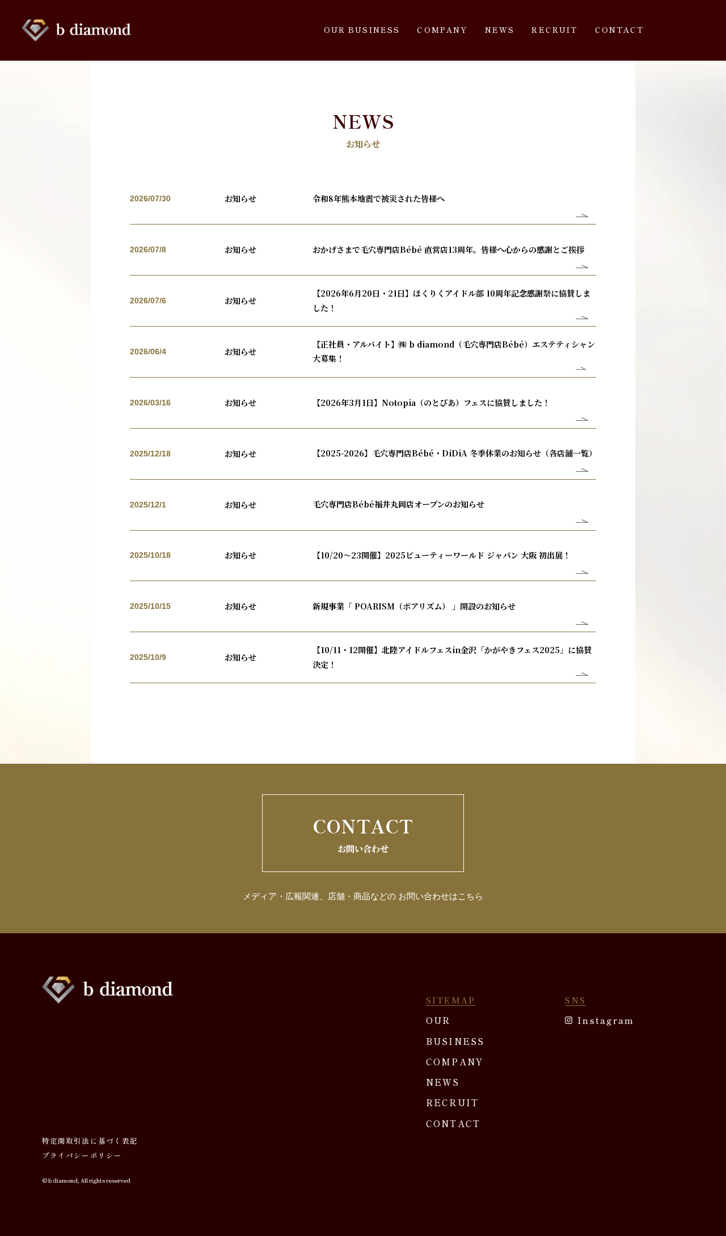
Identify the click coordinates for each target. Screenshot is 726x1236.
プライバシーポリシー (82, 1155)
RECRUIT (554, 29)
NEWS (500, 29)
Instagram (605, 1020)
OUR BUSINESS (362, 29)
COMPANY (442, 29)
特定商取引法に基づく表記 (90, 1141)
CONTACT (619, 29)
